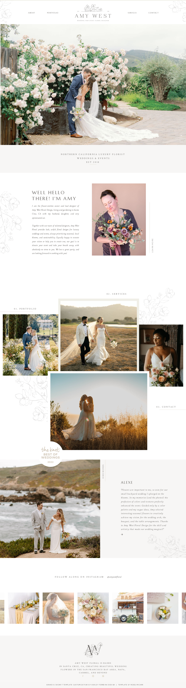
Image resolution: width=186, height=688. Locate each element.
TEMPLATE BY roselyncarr (130, 685)
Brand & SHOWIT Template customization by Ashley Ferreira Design (81, 685)
